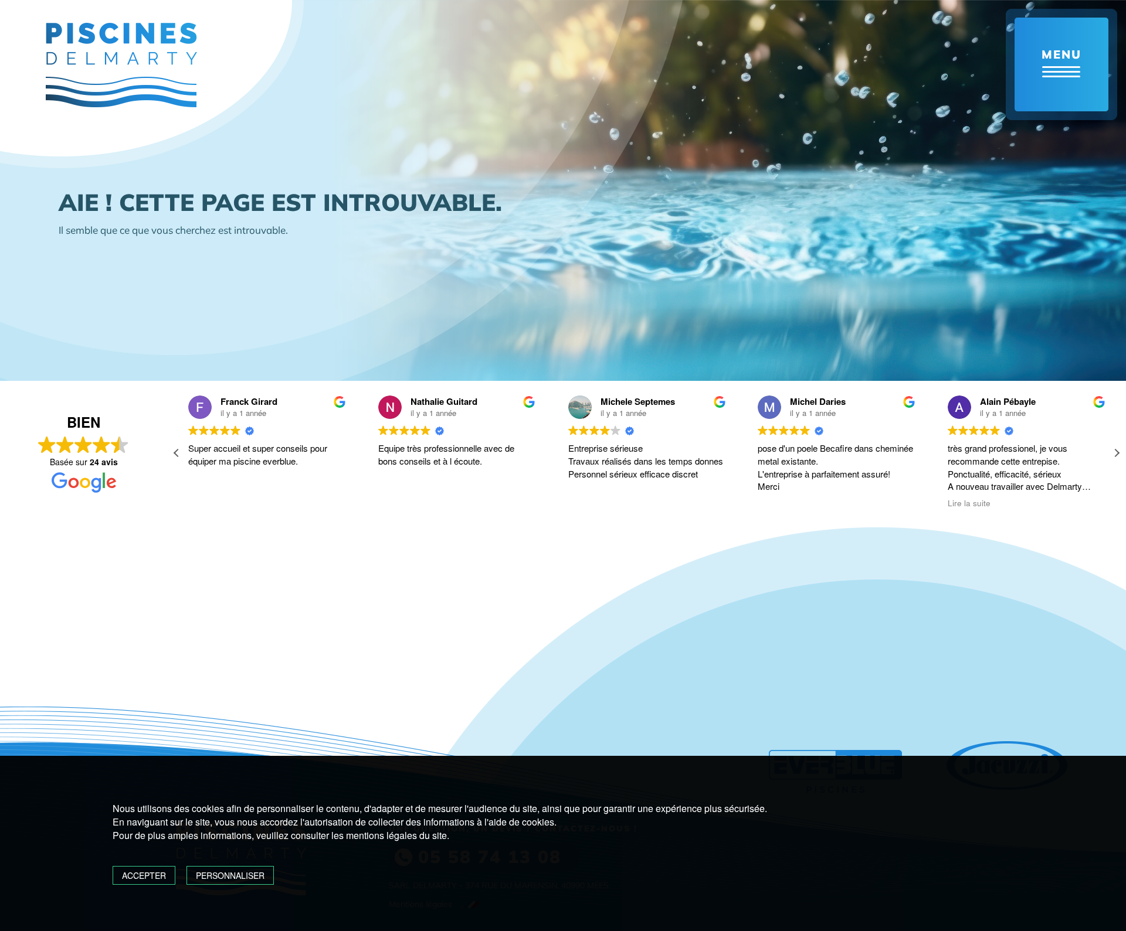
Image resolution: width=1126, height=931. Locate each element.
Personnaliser (230, 875)
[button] (1116, 453)
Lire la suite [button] (969, 503)
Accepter (144, 875)
